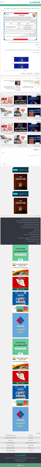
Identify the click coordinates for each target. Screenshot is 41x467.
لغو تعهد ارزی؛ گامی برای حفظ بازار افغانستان (32, 239)
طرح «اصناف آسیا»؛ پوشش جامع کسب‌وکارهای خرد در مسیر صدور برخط (28, 222)
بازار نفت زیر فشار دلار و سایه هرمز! (34, 232)
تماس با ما (22, 461)
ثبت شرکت (31, 440)
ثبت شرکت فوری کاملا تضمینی (30, 443)
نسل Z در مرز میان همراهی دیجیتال (33, 241)
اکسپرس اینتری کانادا (10, 445)
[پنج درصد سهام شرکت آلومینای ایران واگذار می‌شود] (17, 82)
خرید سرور (30, 450)
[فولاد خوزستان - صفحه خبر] (20, 283)
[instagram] (21, 466)
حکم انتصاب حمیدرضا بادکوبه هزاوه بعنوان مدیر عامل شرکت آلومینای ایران (28, 87)
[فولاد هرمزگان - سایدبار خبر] (20, 182)
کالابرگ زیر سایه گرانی (36, 231)
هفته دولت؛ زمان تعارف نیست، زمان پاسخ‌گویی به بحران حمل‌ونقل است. (28, 238)
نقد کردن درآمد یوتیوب (10, 448)
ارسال (4, 164)
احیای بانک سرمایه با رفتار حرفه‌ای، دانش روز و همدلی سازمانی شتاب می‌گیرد (27, 220)
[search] (1, 2)
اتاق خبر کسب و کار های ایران (10, 438)
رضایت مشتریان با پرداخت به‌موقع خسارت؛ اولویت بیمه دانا (30, 227)
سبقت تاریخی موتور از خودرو (34, 236)
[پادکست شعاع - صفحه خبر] (20, 253)
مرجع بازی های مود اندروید (10, 450)
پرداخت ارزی (10, 440)
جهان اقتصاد (21, 458)
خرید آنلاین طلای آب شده (10, 443)
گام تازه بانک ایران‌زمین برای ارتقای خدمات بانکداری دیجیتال (32, 5)
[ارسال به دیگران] (3, 10)
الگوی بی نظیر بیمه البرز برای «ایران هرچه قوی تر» (31, 224)
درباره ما (18, 461)
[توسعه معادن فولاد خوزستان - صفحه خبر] (20, 269)
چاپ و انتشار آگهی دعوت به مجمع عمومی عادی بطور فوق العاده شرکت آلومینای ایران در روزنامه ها (9, 87)
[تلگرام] (2, 10)
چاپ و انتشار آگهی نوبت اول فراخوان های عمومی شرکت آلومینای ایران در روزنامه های (28, 81)
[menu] (4, 2)
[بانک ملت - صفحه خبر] (20, 309)
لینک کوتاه (25, 70)
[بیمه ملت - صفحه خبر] (20, 325)
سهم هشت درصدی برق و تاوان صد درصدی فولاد (31, 234)
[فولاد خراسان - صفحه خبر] (20, 298)
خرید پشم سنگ (30, 448)
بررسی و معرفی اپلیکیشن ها (10, 435)
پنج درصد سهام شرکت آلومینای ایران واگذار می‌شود (9, 81)
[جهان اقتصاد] (33, 2)
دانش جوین (31, 435)
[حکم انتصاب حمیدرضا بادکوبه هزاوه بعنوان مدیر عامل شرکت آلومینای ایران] (37, 88)
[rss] (23, 466)
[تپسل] (13, 57)
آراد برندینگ (30, 438)
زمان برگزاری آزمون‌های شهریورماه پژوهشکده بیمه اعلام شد (30, 219)
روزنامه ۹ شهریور (36, 229)
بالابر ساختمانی (30, 445)
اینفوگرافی (37, 243)
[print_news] (5, 10)
